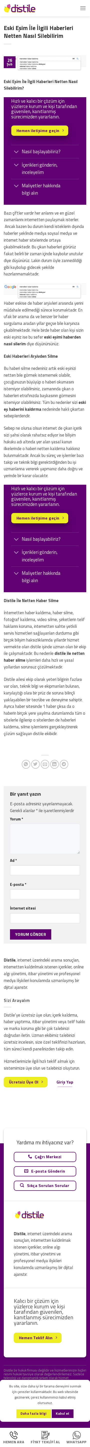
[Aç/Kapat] (16, 152)
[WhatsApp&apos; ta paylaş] (26, 764)
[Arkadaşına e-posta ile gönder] (45, 764)
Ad (13, 860)
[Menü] (83, 8)
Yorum (16, 819)
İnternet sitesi (23, 908)
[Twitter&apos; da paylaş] (35, 764)
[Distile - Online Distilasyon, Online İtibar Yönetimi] (29, 8)
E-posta (18, 884)
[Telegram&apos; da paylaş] (64, 764)
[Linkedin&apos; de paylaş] (54, 764)
